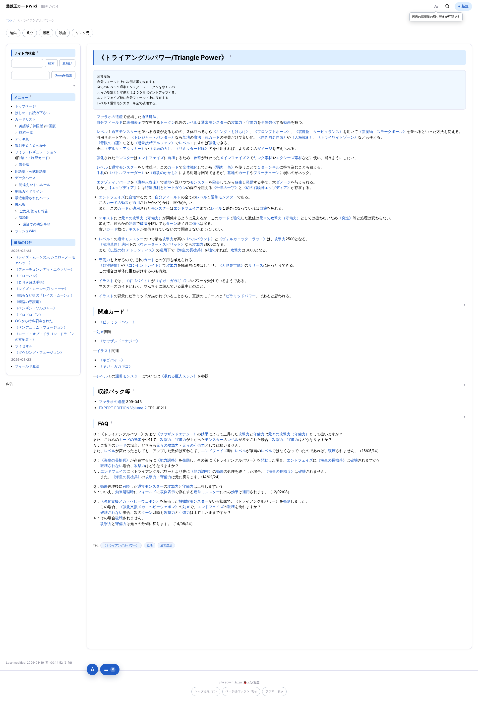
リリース (255, 265)
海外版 (24, 164)
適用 (136, 202)
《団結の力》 (160, 148)
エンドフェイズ (151, 157)
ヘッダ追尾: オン (206, 691)
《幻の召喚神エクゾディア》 (266, 187)
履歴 (46, 33)
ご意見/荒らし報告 (33, 211)
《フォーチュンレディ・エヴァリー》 (44, 269)
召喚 (126, 486)
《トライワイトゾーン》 (337, 137)
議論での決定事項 (37, 224)
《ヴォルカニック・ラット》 (242, 238)
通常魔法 (148, 116)
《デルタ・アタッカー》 (124, 148)
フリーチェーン (266, 172)
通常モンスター (214, 122)
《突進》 (345, 218)
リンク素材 (262, 157)
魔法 (150, 545)
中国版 (50, 126)
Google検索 (63, 75)
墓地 (186, 137)
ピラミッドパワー (241, 296)
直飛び (67, 63)
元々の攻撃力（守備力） (141, 218)
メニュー (21, 97)
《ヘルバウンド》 (200, 238)
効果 (287, 122)
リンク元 (82, 33)
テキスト (106, 218)
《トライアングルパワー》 (121, 545)
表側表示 (133, 122)
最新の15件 (23, 242)
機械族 (184, 501)
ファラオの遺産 (110, 116)
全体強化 (268, 122)
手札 (100, 172)
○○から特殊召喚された (34, 321)
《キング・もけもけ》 (231, 131)
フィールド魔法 (27, 366)
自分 (100, 122)
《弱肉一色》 (223, 167)
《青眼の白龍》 (110, 142)
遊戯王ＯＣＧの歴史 (30, 145)
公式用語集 (37, 171)
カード (173, 167)
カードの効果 (117, 202)
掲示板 (20, 204)
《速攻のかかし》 (164, 172)
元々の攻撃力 (167, 445)
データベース (25, 178)
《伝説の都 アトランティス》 (131, 250)
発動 (249, 182)
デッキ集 (22, 139)
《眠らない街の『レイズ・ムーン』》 (44, 295)
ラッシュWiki (25, 231)
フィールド (113, 122)
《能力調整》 (167, 460)
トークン (167, 122)
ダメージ (264, 148)
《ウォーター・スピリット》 (160, 244)
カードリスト (25, 119)
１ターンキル (268, 167)
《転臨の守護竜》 (29, 301)
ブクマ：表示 (274, 691)
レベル (191, 122)
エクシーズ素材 (289, 157)
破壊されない (111, 465)
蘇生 (238, 182)
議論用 (24, 217)
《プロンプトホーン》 (272, 131)
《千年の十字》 (225, 187)
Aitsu (238, 682)
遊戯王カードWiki (21, 6)
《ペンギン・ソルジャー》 (36, 308)
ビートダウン (175, 187)
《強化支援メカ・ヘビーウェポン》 (130, 501)
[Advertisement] (43, 461)
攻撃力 (236, 122)
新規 (465, 6)
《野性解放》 (110, 265)
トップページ (25, 106)
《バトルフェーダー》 (126, 172)
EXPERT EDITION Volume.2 (123, 408)
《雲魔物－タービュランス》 (319, 131)
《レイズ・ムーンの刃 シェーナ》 (41, 289)
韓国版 (38, 126)
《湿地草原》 (110, 244)
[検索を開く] (447, 6)
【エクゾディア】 (123, 187)
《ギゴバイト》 (138, 280)
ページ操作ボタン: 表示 (241, 691)
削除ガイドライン (29, 191)
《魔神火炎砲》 (147, 182)
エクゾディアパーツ (113, 182)
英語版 (24, 126)
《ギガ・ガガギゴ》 (171, 280)
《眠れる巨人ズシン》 (178, 376)
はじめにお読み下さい (32, 113)
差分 (29, 33)
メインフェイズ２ (235, 157)
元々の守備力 (193, 445)
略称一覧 (26, 132)
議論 (62, 33)
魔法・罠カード (207, 137)
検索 (51, 63)
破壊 (143, 223)
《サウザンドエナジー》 (119, 341)
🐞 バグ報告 (251, 682)
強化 (212, 142)
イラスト (106, 280)
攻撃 (197, 157)
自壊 (171, 157)
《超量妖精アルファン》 (154, 142)
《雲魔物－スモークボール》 (382, 131)
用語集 (20, 171)
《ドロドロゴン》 (29, 314)
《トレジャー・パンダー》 (152, 137)
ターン (171, 223)
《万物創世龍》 (231, 265)
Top (9, 20)
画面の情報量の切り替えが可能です (436, 16)
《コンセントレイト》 (143, 265)
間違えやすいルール (34, 184)
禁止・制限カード (35, 158)
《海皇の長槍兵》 (189, 250)
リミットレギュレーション (36, 152)
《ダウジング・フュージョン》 (39, 352)
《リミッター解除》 (192, 148)
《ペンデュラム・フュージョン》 (41, 327)
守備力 (251, 122)
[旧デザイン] (49, 6)
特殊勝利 (152, 187)
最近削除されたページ (32, 198)
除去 (216, 182)
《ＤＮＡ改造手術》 (30, 282)
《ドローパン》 (27, 276)
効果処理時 (124, 491)
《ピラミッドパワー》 (117, 322)
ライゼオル (23, 346)
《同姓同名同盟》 (272, 137)
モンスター (124, 157)
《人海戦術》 (302, 137)
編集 (13, 33)
